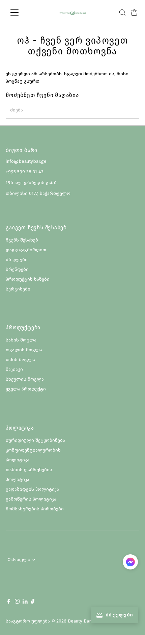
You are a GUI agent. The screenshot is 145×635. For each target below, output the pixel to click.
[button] (130, 563)
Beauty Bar (79, 621)
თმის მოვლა (20, 359)
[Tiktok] (32, 602)
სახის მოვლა (21, 340)
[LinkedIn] (26, 602)
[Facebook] (9, 602)
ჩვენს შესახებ (22, 240)
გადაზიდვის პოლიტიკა (32, 489)
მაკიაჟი (14, 369)
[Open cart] (134, 12)
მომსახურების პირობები (35, 509)
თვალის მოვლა (24, 350)
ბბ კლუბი (17, 259)
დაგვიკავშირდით (26, 250)
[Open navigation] (21, 12)
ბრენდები (17, 269)
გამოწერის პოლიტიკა (31, 499)
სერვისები (18, 289)
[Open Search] (122, 12)
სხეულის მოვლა (25, 379)
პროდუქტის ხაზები (28, 279)
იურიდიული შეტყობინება (35, 440)
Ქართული (19, 559)
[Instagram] (17, 602)
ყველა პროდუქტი (26, 389)
